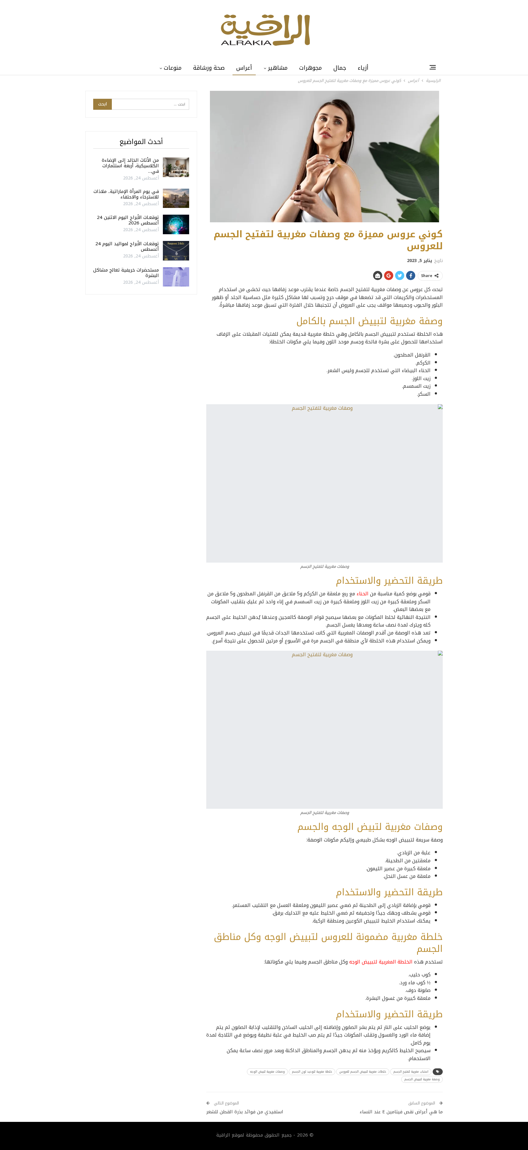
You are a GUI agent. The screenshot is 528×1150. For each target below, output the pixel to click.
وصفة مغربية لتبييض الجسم (422, 1079)
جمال (339, 67)
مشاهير (278, 67)
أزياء (363, 67)
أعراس (244, 67)
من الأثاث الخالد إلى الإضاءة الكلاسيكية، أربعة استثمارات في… (130, 166)
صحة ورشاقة (209, 67)
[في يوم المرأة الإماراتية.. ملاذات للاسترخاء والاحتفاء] (176, 198)
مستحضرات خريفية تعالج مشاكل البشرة (126, 273)
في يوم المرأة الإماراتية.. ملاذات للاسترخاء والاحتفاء (126, 194)
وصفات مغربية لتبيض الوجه (267, 1071)
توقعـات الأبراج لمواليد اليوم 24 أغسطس (127, 246)
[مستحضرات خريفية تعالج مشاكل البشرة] (176, 277)
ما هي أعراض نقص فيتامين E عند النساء (401, 1111)
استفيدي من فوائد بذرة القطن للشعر (244, 1111)
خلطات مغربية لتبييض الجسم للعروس (362, 1071)
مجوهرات (310, 67)
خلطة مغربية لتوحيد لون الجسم (312, 1071)
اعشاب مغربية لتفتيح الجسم (410, 1071)
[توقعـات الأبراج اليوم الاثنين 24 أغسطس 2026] (176, 224)
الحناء (363, 593)
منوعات (173, 67)
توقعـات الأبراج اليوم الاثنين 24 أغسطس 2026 (128, 220)
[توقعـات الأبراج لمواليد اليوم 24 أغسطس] (176, 251)
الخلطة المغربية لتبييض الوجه (381, 962)
